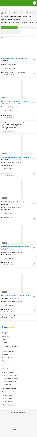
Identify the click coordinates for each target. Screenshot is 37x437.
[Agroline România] (11, 3)
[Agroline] (2, 13)
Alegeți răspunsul (8, 131)
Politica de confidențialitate (10, 375)
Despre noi (5, 336)
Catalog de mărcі (7, 384)
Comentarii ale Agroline (9, 381)
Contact (4, 342)
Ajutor (4, 339)
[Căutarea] (34, 8)
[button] (34, 3)
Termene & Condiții (7, 372)
